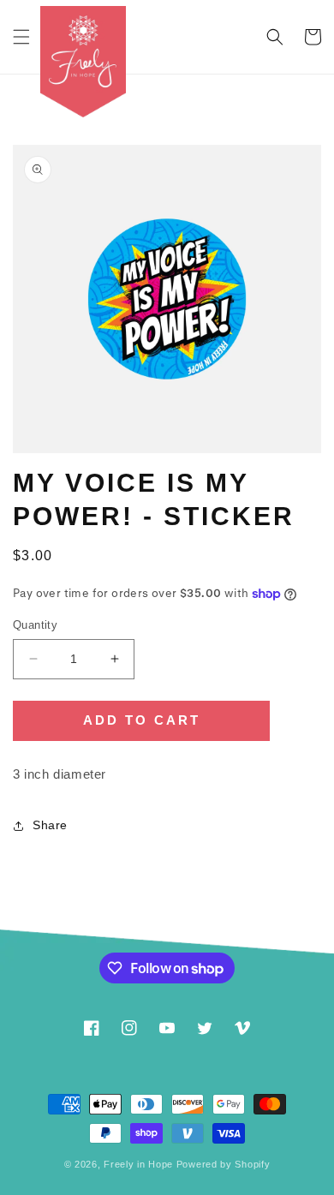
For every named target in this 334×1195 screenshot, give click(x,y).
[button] (21, 37)
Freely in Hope (138, 1164)
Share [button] (50, 825)
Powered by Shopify (223, 1164)
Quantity (35, 624)
